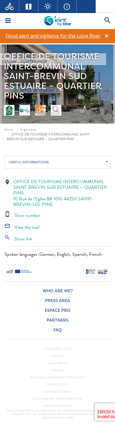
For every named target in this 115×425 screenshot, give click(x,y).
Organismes (28, 129)
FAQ (57, 330)
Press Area (57, 300)
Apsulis (57, 356)
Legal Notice (57, 363)
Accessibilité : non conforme (57, 399)
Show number (22, 215)
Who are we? (58, 290)
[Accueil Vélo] (9, 6)
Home (8, 129)
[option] (53, 36)
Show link (18, 238)
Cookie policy (57, 384)
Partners (57, 320)
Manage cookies (57, 392)
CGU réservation (57, 406)
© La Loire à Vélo (57, 349)
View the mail (21, 227)
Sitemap (57, 370)
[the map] (28, 6)
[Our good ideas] (48, 6)
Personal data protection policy (57, 377)
